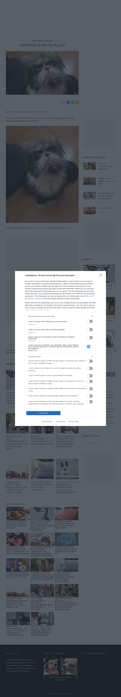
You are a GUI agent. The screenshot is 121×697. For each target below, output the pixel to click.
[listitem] (60, 316)
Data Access (60, 421)
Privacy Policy (74, 421)
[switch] (90, 321)
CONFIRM (43, 413)
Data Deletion (47, 421)
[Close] (101, 275)
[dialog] (60, 348)
